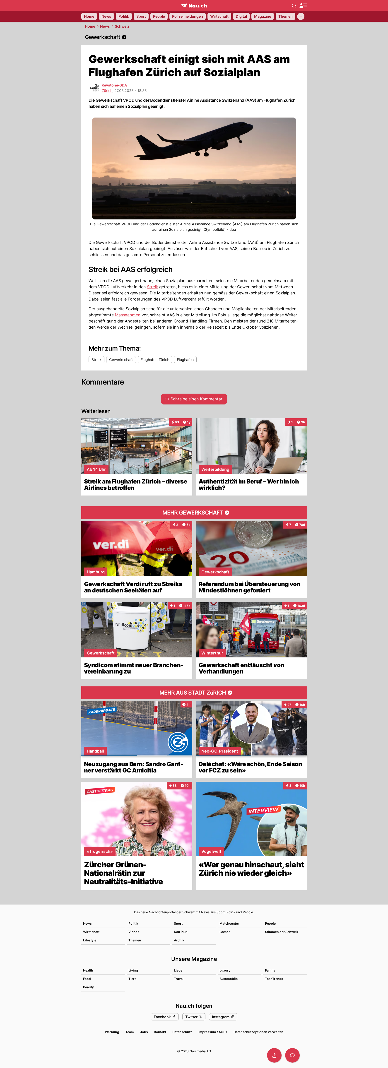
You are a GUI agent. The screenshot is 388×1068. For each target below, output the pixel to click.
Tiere (132, 979)
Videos (133, 932)
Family (270, 970)
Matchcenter (229, 923)
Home (90, 26)
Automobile (228, 979)
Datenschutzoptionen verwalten (258, 1032)
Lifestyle (89, 940)
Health (88, 970)
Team (129, 1032)
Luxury (224, 970)
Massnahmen (127, 315)
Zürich (107, 90)
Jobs (144, 1032)
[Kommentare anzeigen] (292, 1055)
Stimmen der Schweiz (282, 932)
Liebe (178, 970)
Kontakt (160, 1032)
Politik (133, 923)
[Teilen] (274, 1055)
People (270, 923)
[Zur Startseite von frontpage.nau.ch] (194, 5)
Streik (152, 286)
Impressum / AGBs (212, 1032)
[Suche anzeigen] (294, 5)
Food (87, 979)
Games (224, 932)
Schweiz (122, 26)
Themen (134, 940)
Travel (178, 979)
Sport (178, 923)
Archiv (179, 940)
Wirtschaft (91, 932)
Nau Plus (181, 932)
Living (133, 970)
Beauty (88, 987)
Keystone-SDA (114, 85)
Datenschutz (182, 1032)
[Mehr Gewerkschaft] (194, 512)
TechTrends (274, 979)
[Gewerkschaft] (194, 37)
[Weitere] (300, 16)
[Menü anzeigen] (303, 5)
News (105, 26)
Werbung (112, 1032)
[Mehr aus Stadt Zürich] (194, 692)
